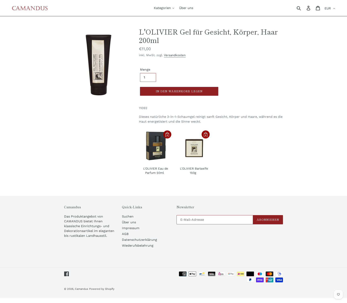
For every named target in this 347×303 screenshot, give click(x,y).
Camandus (81, 288)
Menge (145, 69)
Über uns (129, 222)
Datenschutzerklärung (139, 240)
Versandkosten (175, 55)
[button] (167, 134)
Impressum (130, 228)
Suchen (128, 216)
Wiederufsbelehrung (137, 245)
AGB (125, 234)
